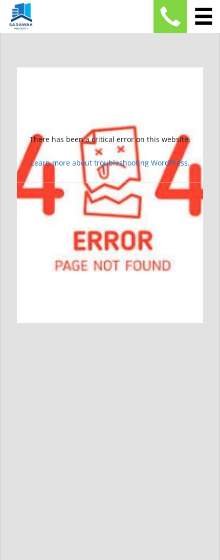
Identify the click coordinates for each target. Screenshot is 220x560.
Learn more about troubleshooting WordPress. (110, 163)
